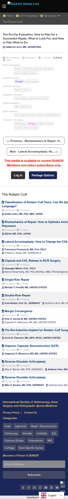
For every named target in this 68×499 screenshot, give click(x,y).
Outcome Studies (14, 440)
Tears (45, 98)
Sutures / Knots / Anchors (26, 127)
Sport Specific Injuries (24, 115)
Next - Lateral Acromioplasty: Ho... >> (34, 151)
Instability (42, 433)
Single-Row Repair (16, 279)
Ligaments (20, 426)
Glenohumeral (32, 81)
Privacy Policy (11, 412)
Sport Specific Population (26, 73)
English (52, 495)
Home (10, 15)
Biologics (32, 123)
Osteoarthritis (21, 98)
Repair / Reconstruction (43, 426)
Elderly (18, 68)
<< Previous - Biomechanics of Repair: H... (34, 141)
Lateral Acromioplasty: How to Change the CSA (36, 241)
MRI (17, 106)
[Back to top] (55, 475)
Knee (7, 426)
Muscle (18, 89)
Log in (18, 175)
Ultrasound (26, 106)
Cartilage (9, 447)
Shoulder (19, 81)
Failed (41, 123)
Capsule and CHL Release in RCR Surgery (32, 260)
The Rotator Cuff (14, 194)
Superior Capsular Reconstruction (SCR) (31, 346)
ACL (54, 433)
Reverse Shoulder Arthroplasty (25, 361)
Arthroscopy (20, 123)
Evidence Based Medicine (48, 115)
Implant (49, 123)
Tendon (27, 89)
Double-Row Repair (17, 295)
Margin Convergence (18, 311)
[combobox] (51, 495)
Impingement (35, 98)
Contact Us (30, 412)
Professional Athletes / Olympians (38, 68)
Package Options (43, 175)
